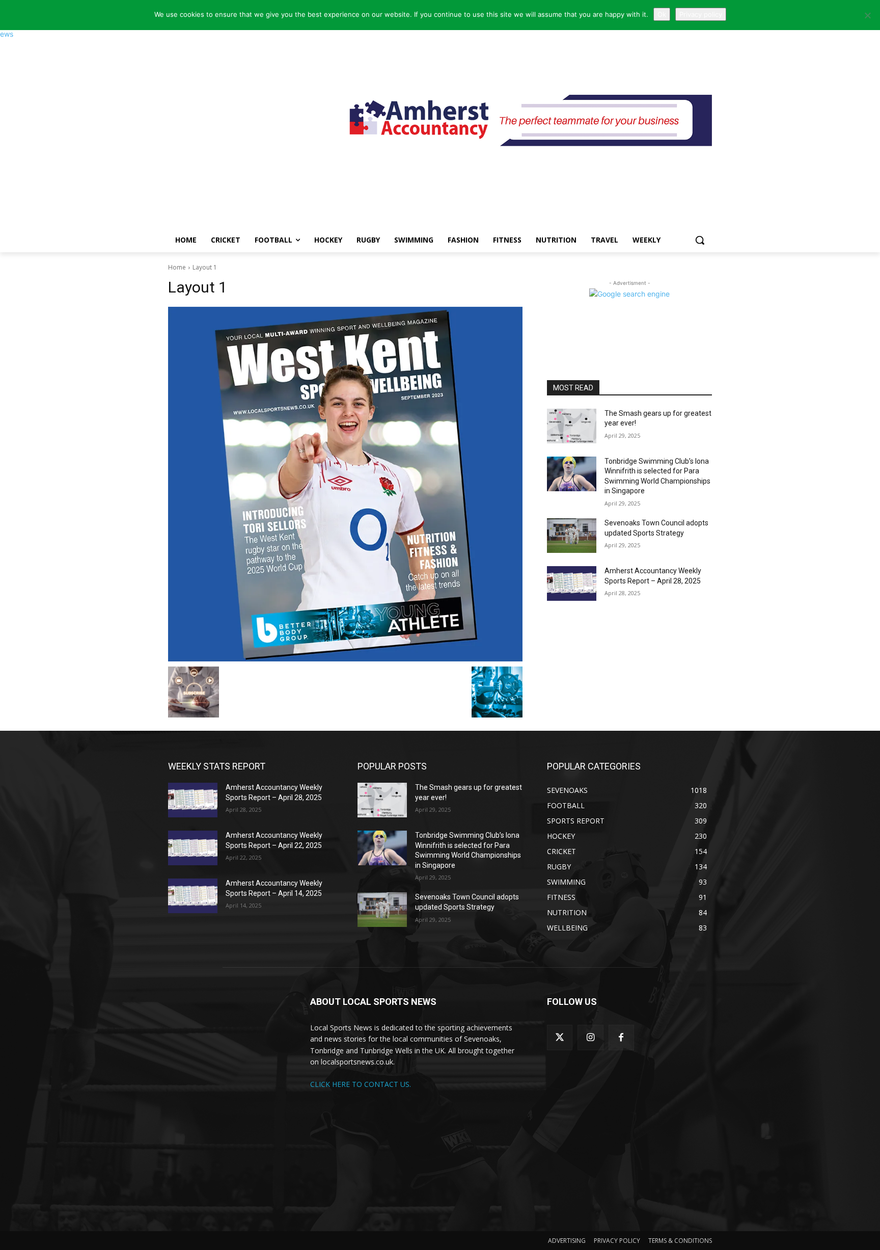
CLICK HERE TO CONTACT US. (360, 1084)
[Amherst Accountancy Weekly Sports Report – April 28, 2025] (571, 583)
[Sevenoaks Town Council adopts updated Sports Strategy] (571, 535)
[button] (700, 240)
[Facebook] (621, 1037)
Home (177, 267)
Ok (661, 14)
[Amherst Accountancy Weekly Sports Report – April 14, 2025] (192, 896)
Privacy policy (700, 14)
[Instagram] (590, 1037)
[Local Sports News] (249, 126)
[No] (867, 15)
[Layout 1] (345, 484)
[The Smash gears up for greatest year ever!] (571, 426)
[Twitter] (559, 1037)
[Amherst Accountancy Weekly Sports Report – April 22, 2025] (192, 848)
